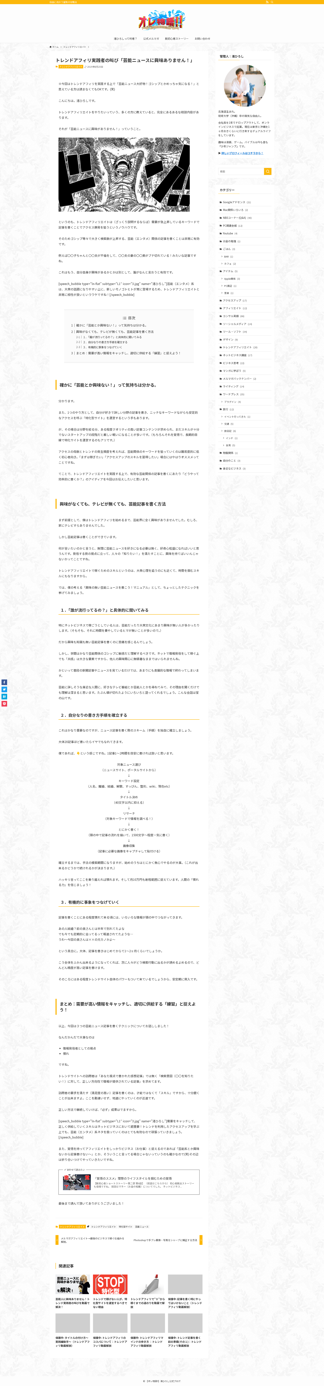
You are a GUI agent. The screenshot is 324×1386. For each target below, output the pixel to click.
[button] (4, 682)
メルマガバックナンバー (239, 378)
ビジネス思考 (233, 363)
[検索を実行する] (268, 171)
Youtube (230, 233)
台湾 (230, 445)
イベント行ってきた (237, 416)
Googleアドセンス (237, 202)
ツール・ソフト (235, 331)
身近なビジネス (234, 468)
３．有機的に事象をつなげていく (102, 347)
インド (232, 438)
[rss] (267, 2)
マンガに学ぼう (234, 371)
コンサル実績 (233, 316)
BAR (228, 256)
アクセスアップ (235, 300)
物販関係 (230, 453)
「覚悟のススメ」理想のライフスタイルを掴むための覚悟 (133, 1178)
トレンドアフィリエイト (71, 66)
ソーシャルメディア (237, 324)
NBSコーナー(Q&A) (237, 218)
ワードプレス (233, 394)
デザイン (230, 339)
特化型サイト (125, 1226)
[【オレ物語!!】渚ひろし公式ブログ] (162, 20)
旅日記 (230, 431)
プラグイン (232, 402)
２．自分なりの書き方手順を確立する (105, 342)
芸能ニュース (141, 1226)
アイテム (230, 271)
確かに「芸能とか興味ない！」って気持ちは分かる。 (112, 325)
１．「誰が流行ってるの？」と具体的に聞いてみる (112, 337)
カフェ (230, 263)
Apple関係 (232, 278)
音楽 (228, 293)
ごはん (229, 249)
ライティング (233, 386)
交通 (228, 424)
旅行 (228, 409)
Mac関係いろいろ (235, 210)
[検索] (272, 2)
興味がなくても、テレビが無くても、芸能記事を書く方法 (115, 331)
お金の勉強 (231, 241)
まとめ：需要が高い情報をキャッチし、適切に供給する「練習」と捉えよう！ (128, 353)
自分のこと (231, 460)
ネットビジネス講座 (237, 355)
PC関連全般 (232, 225)
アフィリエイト (235, 308)
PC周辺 (230, 286)
